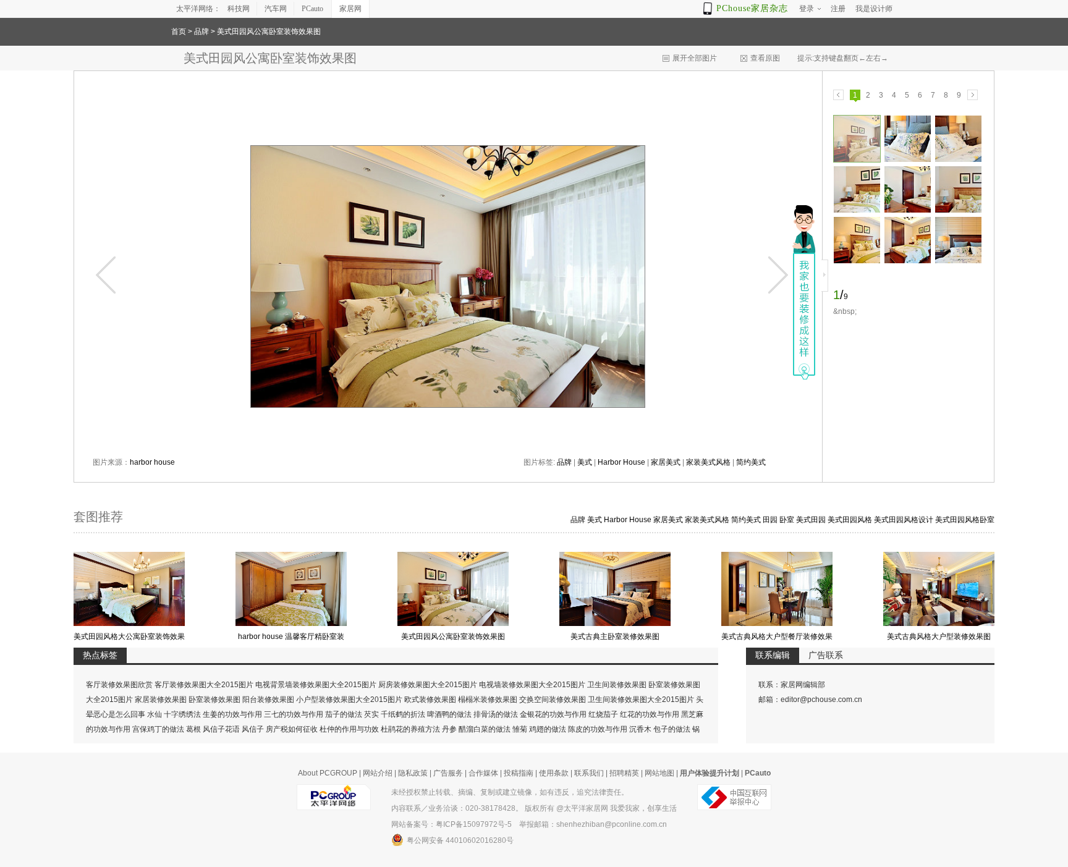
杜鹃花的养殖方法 (410, 729)
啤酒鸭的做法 (449, 714)
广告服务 (448, 773)
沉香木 (640, 729)
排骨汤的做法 (495, 714)
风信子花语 (221, 729)
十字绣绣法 (182, 714)
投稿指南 (518, 773)
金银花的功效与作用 (553, 714)
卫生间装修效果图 (616, 684)
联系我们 (589, 773)
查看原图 (765, 58)
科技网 (238, 8)
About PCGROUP (327, 773)
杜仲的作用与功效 (349, 729)
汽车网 (276, 8)
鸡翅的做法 (547, 729)
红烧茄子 (603, 714)
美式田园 (811, 519)
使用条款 (554, 773)
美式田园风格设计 (903, 519)
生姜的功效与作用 (232, 714)
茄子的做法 (343, 714)
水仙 (154, 714)
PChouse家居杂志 (752, 8)
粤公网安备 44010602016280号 (460, 840)
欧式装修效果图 (430, 699)
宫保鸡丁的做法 (158, 729)
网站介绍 (377, 773)
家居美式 (665, 462)
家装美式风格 (708, 462)
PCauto (312, 8)
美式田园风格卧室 (964, 519)
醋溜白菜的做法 (485, 729)
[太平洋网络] (334, 792)
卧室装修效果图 (214, 699)
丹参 (449, 729)
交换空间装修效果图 (552, 699)
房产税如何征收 (292, 729)
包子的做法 (671, 729)
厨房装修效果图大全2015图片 (427, 684)
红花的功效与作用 (649, 714)
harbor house (152, 462)
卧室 (786, 519)
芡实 (371, 714)
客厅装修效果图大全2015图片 (204, 684)
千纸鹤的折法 (403, 714)
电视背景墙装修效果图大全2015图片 (315, 684)
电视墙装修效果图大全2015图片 (532, 684)
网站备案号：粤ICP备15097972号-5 (451, 824)
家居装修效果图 (161, 699)
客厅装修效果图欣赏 (119, 684)
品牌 (201, 31)
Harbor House (621, 462)
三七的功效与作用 (293, 714)
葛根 (193, 729)
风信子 (253, 729)
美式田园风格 (850, 519)
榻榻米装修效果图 (487, 699)
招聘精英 (624, 773)
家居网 (350, 8)
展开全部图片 (694, 58)
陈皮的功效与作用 (597, 729)
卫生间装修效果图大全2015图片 (641, 699)
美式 (584, 462)
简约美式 (751, 462)
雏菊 (519, 729)
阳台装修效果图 (268, 699)
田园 (770, 519)
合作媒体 (483, 773)
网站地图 (659, 773)
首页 (178, 31)
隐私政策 (413, 773)
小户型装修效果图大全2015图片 (349, 699)
